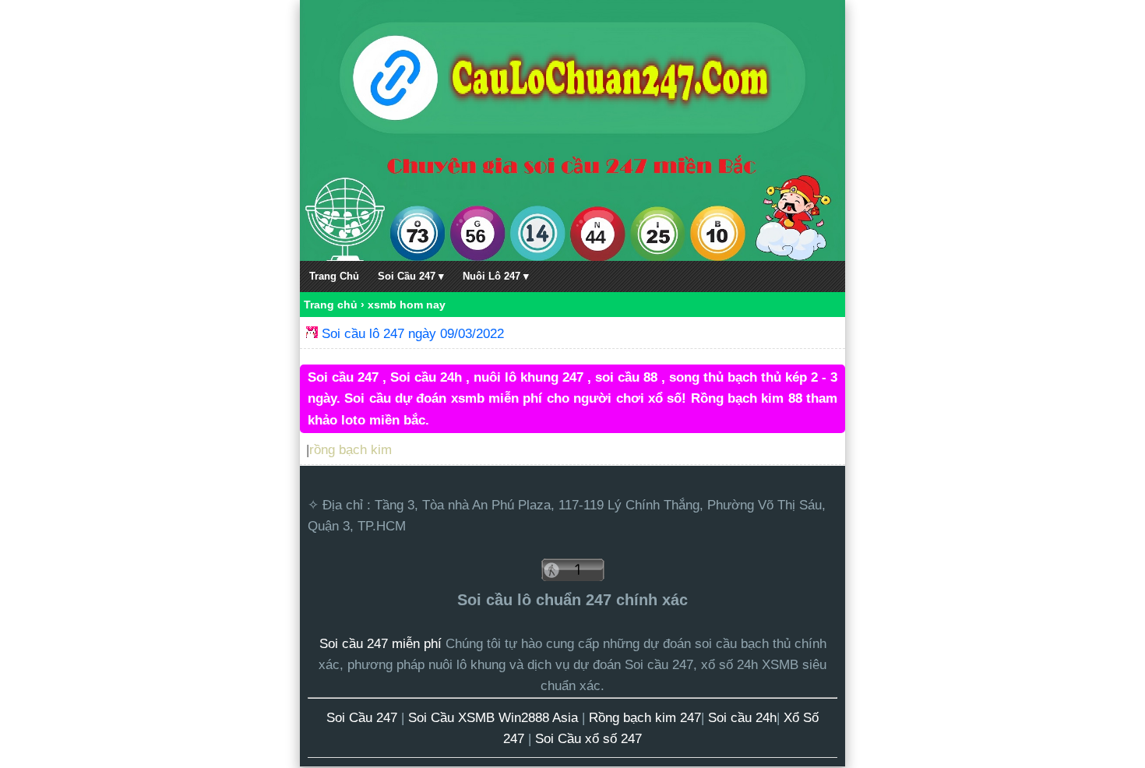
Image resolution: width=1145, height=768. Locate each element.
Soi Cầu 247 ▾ (411, 276)
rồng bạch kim (350, 449)
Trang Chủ (334, 276)
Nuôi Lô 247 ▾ (496, 276)
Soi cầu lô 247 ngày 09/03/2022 (413, 333)
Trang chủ (331, 304)
